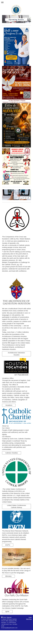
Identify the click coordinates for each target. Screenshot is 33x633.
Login (30, 617)
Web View (29, 619)
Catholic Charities (11, 453)
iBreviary (8, 576)
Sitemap (9, 617)
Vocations (8, 405)
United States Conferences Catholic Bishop (16, 506)
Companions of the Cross (14, 274)
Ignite (7, 611)
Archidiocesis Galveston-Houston (16, 354)
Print (4, 617)
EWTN (7, 545)
